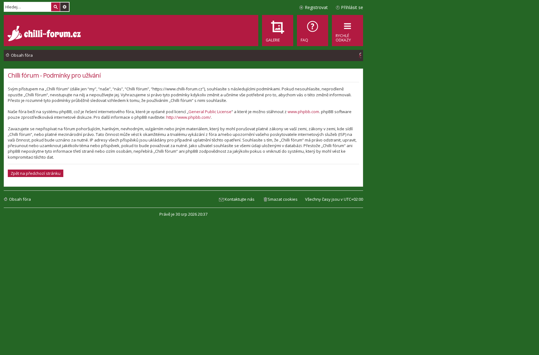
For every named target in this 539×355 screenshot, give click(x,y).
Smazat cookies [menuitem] (283, 199)
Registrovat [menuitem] (316, 7)
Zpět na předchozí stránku (36, 173)
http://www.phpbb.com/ (188, 117)
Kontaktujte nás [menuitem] (240, 199)
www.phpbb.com (303, 111)
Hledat (55, 6)
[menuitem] (312, 30)
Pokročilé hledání (64, 6)
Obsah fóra (20, 199)
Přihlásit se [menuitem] (352, 7)
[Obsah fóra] (44, 34)
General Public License (209, 111)
